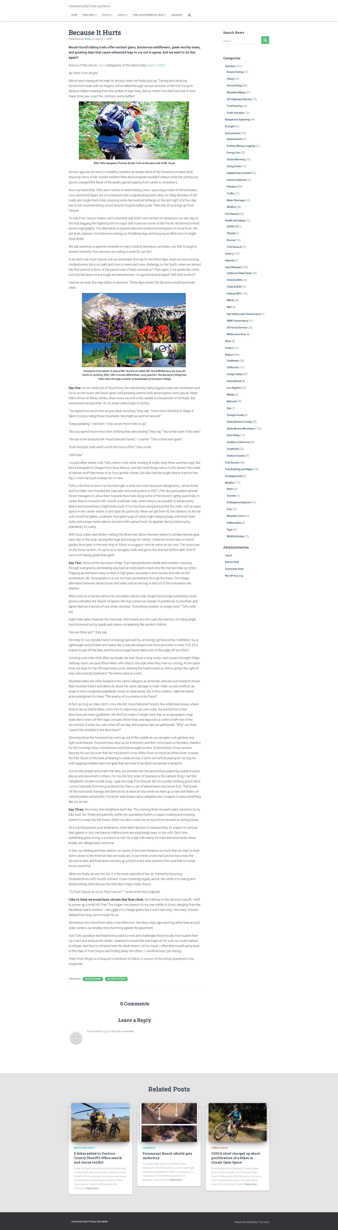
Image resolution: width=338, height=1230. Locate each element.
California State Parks (239, 273)
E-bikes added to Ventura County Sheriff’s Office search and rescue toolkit (98, 1157)
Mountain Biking (93, 979)
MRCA (230, 300)
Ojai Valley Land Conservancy (244, 314)
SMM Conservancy (237, 320)
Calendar (176, 15)
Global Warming (236, 159)
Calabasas (233, 360)
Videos (122, 15)
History (229, 253)
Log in (228, 555)
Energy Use (233, 152)
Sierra (102, 65)
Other (228, 341)
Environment (232, 133)
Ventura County (235, 455)
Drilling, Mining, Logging (241, 146)
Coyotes (231, 495)
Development (234, 139)
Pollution (232, 186)
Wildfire (231, 207)
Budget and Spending (237, 119)
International (234, 381)
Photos (106, 15)
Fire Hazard (232, 213)
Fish (229, 509)
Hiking (230, 78)
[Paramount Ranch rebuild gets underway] (169, 1122)
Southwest (233, 448)
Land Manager (233, 267)
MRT (229, 307)
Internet (229, 260)
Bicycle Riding (235, 72)
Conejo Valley (235, 374)
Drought (229, 126)
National (231, 401)
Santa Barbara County (239, 421)
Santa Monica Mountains (241, 428)
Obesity (231, 233)
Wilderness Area (236, 334)
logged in (107, 1031)
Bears (230, 488)
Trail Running (234, 106)
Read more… (93, 1188)
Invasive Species (236, 179)
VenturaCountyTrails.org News (89, 1221)
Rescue (231, 240)
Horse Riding (234, 85)
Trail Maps (89, 15)
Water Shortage (236, 200)
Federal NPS (234, 293)
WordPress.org (234, 575)
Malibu (230, 394)
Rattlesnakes (234, 522)
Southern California (238, 442)
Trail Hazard (234, 247)
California (232, 367)
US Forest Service (116, 979)
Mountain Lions (235, 515)
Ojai (229, 408)
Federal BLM (234, 286)
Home (74, 15)
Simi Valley (233, 435)
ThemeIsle (263, 1222)
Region (229, 354)
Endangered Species (239, 502)
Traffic (230, 193)
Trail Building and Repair (239, 469)
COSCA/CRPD (234, 280)
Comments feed (234, 568)
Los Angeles (234, 387)
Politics (229, 348)
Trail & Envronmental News (148, 15)
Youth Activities (235, 112)
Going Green (234, 166)
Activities (230, 66)
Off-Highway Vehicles (239, 99)
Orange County (235, 415)
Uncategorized (233, 476)
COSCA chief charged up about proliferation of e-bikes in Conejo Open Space (235, 1157)
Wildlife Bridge (235, 536)
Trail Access (232, 462)
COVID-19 (232, 226)
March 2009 (156, 65)
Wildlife (229, 482)
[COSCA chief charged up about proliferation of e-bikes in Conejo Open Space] (238, 1122)
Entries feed (232, 562)
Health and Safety (235, 220)
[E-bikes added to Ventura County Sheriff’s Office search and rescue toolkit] (100, 1122)
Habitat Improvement (239, 173)
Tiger (230, 529)
